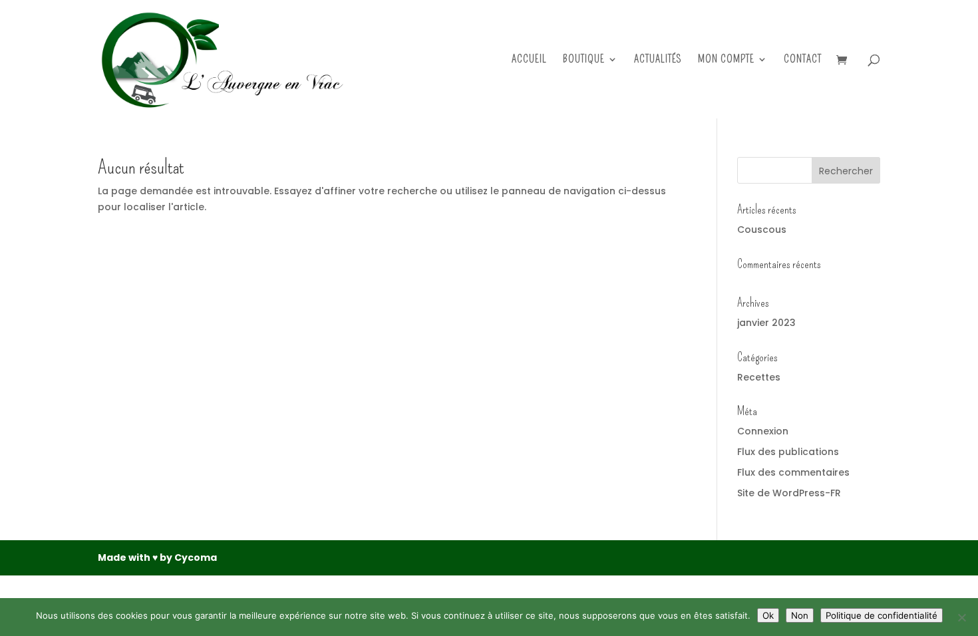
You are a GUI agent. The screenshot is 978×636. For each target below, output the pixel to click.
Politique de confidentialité (881, 615)
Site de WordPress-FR (789, 493)
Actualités (658, 60)
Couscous (761, 229)
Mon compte (726, 60)
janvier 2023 (766, 322)
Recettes (758, 377)
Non (799, 615)
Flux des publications (788, 451)
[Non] (961, 617)
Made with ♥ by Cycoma (157, 557)
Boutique (584, 60)
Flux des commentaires (793, 472)
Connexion (762, 431)
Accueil (529, 60)
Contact (803, 60)
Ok (768, 615)
